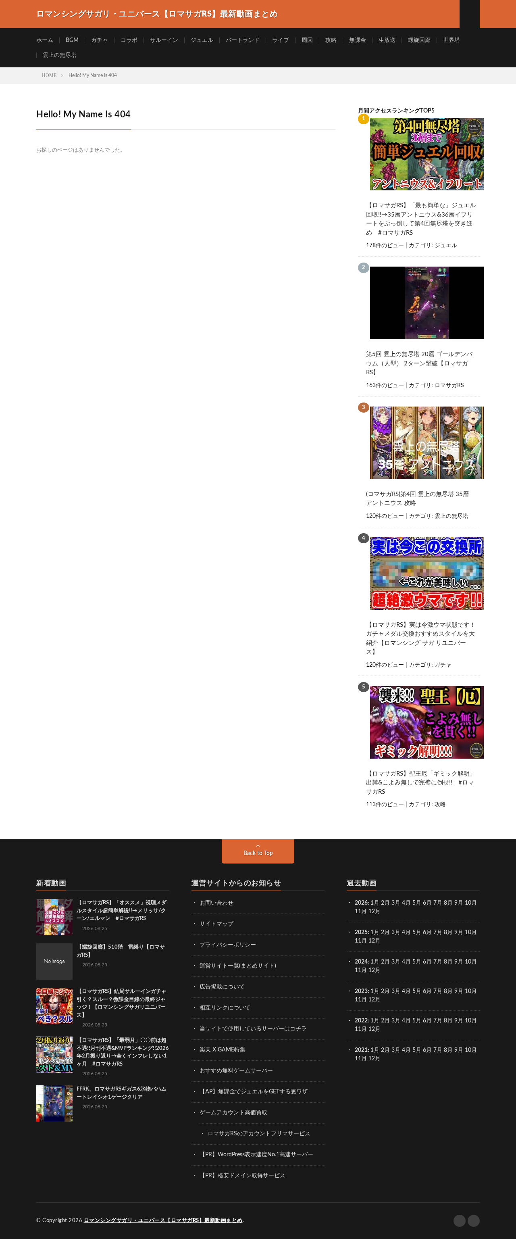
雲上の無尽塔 (60, 55)
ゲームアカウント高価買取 (233, 1113)
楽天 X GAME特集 (223, 1050)
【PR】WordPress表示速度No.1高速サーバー (256, 1155)
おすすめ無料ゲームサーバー (236, 1071)
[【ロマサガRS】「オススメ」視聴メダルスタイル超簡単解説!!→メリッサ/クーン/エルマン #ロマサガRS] (54, 917)
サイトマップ (216, 924)
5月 (416, 903)
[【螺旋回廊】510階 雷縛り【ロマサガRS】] (54, 961)
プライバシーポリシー (228, 945)
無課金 (357, 40)
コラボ (129, 40)
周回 (307, 40)
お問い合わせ (216, 903)
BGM (72, 40)
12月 (374, 941)
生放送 (387, 40)
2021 (361, 1050)
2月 (385, 903)
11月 (361, 941)
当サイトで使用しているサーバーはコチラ (253, 1029)
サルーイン (164, 40)
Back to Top (258, 853)
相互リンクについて (225, 1008)
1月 (374, 903)
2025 (361, 932)
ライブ (280, 40)
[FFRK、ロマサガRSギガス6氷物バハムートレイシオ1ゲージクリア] (54, 1103)
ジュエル (202, 40)
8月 (448, 903)
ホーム (44, 40)
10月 (471, 932)
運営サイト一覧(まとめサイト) (238, 966)
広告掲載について (222, 987)
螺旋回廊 (419, 40)
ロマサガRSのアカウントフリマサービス (259, 1134)
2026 (361, 903)
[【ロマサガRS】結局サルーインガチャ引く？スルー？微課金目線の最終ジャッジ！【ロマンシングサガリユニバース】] (54, 1006)
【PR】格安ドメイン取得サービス (242, 1176)
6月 (427, 903)
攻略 (331, 40)
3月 (395, 903)
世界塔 (451, 40)
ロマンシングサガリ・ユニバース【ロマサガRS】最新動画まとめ (163, 1220)
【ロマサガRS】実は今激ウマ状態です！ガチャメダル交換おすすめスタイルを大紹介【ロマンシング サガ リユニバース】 (421, 638)
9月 (458, 932)
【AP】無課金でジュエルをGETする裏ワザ (254, 1092)
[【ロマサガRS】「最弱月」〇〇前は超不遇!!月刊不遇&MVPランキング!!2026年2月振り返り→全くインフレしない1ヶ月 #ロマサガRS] (54, 1055)
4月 (406, 903)
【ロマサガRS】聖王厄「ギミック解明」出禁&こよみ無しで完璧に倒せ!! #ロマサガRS (421, 783)
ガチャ (99, 40)
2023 (361, 991)
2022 (361, 1021)
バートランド (243, 40)
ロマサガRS (449, 385)
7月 (437, 903)
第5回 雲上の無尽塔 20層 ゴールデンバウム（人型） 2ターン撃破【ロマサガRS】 (419, 363)
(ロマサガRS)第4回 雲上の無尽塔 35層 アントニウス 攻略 (417, 499)
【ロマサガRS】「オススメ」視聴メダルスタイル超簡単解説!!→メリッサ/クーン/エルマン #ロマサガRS (121, 910)
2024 (361, 962)
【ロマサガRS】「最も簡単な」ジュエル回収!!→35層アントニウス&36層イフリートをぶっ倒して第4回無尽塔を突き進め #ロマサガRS (421, 219)
